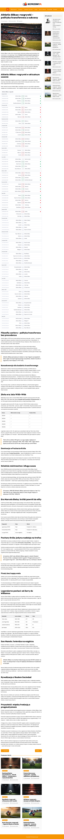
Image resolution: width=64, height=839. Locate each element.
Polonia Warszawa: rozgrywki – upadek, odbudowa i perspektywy (31, 774)
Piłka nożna (13, 9)
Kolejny (37, 750)
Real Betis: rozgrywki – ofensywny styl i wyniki (9, 800)
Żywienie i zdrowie (28, 9)
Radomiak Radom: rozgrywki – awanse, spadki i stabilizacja (30, 824)
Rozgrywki (20, 21)
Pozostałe (49, 9)
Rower (36, 9)
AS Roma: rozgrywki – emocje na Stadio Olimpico (32, 800)
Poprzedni (5, 750)
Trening (20, 9)
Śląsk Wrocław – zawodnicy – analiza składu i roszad (57, 95)
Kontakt (55, 9)
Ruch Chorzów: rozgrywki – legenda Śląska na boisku (10, 823)
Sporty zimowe (42, 9)
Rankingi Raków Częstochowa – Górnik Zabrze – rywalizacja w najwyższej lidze (9, 775)
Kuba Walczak (5, 21)
